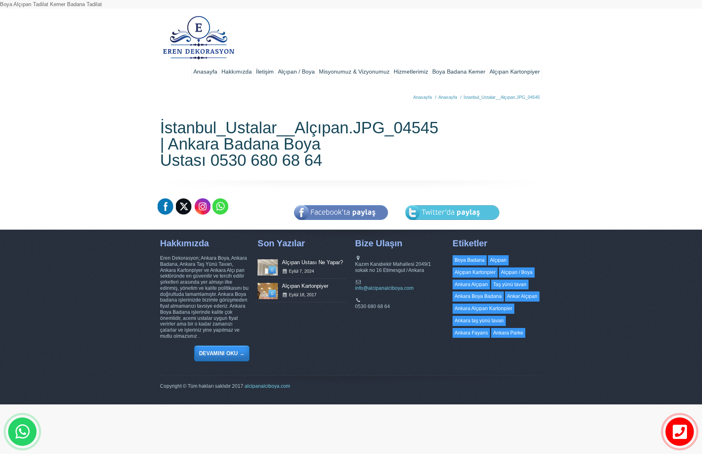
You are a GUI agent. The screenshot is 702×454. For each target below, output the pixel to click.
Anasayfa (205, 71)
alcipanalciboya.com (267, 386)
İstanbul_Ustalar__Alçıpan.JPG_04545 (502, 97)
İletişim (265, 71)
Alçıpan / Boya (296, 71)
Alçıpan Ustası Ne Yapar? (312, 262)
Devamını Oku (222, 353)
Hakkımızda (236, 71)
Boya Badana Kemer (458, 71)
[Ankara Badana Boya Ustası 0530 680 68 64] (198, 41)
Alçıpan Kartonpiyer (515, 71)
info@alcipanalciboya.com (384, 288)
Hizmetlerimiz (411, 71)
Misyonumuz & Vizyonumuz (354, 71)
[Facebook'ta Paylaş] (341, 225)
